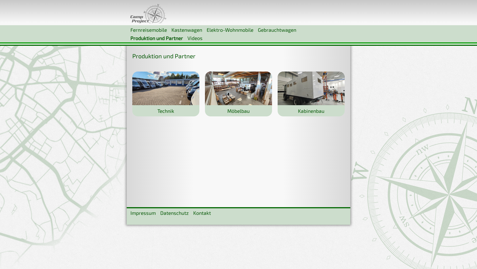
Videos (195, 38)
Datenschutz (174, 213)
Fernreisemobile (148, 30)
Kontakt (202, 213)
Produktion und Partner (156, 38)
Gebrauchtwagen (277, 30)
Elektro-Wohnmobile (230, 30)
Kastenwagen (186, 30)
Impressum (143, 213)
